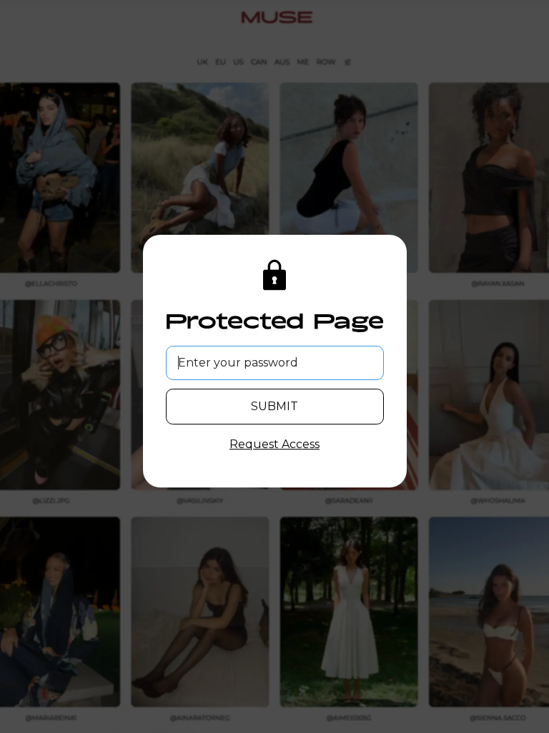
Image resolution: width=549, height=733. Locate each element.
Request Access (274, 444)
